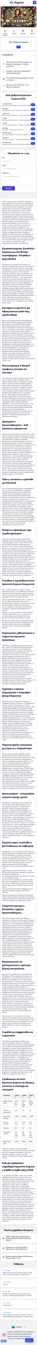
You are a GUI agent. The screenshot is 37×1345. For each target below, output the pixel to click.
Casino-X (6, 138)
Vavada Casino (7, 104)
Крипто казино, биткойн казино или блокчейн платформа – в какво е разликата (19, 64)
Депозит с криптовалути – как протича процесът (17, 86)
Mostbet (5, 128)
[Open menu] (34, 2)
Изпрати (9, 188)
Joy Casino (6, 113)
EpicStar (5, 108)
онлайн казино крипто (23, 1019)
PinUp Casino (7, 142)
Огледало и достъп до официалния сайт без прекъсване (18, 72)
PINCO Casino (7, 133)
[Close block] (34, 55)
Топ (28, 1340)
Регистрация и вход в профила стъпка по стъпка (20, 79)
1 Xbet (5, 123)
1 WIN (5, 118)
